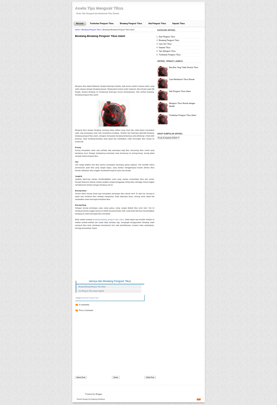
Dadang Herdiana (98, 399)
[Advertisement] (99, 59)
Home (77, 30)
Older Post (150, 377)
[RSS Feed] (199, 400)
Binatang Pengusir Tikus (131, 23)
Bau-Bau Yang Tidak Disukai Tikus (183, 67)
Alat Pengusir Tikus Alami (180, 91)
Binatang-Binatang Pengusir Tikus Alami (100, 36)
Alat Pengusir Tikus (157, 23)
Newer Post (81, 377)
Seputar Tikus (178, 23)
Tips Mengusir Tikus (167, 51)
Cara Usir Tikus (165, 44)
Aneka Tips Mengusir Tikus (99, 8)
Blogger (99, 394)
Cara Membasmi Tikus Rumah (181, 79)
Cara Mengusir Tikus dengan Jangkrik (91, 291)
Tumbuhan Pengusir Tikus (102, 23)
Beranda (80, 23)
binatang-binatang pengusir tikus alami (108, 220)
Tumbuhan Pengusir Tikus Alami (182, 115)
